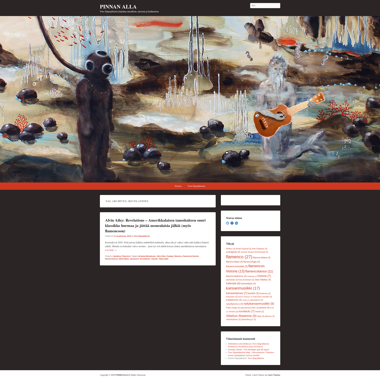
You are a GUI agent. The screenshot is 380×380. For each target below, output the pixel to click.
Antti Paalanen (259, 249)
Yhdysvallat (163, 259)
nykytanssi (134, 259)
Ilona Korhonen (246, 280)
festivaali (262, 252)
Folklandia (252, 276)
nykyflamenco (234, 304)
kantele (253, 293)
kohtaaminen (234, 300)
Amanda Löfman (235, 349)
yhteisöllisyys (248, 319)
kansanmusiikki (243, 288)
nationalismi (256, 300)
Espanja (170, 256)
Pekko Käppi (233, 308)
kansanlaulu (248, 283)
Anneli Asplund (243, 249)
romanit (154, 259)
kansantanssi (236, 293)
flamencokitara (261, 257)
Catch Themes (274, 375)
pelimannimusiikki (249, 308)
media (245, 300)
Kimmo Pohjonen (245, 297)
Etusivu (178, 186)
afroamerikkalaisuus (147, 256)
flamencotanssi (111, 259)
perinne (264, 307)
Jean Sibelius (263, 279)
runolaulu (247, 311)
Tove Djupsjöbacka (196, 186)
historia (264, 275)
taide (260, 316)
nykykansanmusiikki (259, 303)
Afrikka (230, 249)
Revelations (145, 259)
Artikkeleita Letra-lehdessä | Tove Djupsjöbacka (248, 344)
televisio (270, 316)
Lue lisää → (111, 249)
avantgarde (233, 252)
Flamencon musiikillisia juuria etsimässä (245, 347)
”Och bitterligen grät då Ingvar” (256, 349)
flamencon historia (191, 256)
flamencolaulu (234, 262)
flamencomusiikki (237, 266)
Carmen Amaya (249, 252)
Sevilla (259, 311)
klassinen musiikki (262, 297)
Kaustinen (232, 297)
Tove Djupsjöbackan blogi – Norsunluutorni (246, 352)
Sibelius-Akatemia (241, 315)
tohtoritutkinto (233, 319)
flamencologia (251, 262)
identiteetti (232, 280)
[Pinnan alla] (190, 99)
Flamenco (126, 256)
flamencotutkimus (236, 276)
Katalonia (265, 293)
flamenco (178, 256)
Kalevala (233, 283)
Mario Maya (124, 259)
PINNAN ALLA (118, 6)
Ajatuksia (117, 256)
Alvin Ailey (161, 256)
